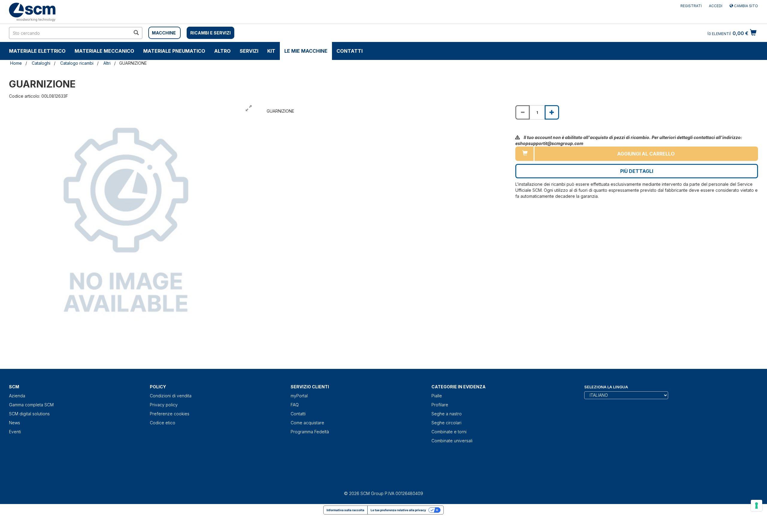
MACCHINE (164, 32)
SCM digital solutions (29, 413)
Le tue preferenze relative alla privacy (398, 510)
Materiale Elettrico (37, 51)
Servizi (249, 51)
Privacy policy (164, 404)
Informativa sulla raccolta (345, 510)
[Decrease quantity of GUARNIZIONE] (522, 112)
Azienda (17, 395)
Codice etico (162, 422)
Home (16, 63)
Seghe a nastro (446, 413)
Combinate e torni (448, 431)
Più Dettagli (636, 171)
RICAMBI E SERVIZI (210, 32)
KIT (271, 51)
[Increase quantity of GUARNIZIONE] (552, 112)
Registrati (691, 6)
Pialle (436, 395)
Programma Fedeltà (310, 431)
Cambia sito (745, 6)
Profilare (439, 404)
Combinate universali (451, 440)
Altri (107, 63)
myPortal (299, 395)
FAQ (295, 404)
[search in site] (136, 33)
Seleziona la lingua (606, 386)
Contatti (349, 51)
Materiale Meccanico (104, 51)
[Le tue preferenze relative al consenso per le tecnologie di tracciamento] (756, 505)
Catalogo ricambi (76, 63)
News (14, 422)
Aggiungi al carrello (646, 154)
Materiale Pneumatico (174, 51)
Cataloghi (41, 63)
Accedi (715, 6)
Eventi (15, 431)
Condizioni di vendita (170, 395)
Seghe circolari (446, 422)
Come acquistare (307, 422)
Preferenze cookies (169, 413)
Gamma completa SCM (31, 404)
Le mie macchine (305, 51)
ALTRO (222, 51)
